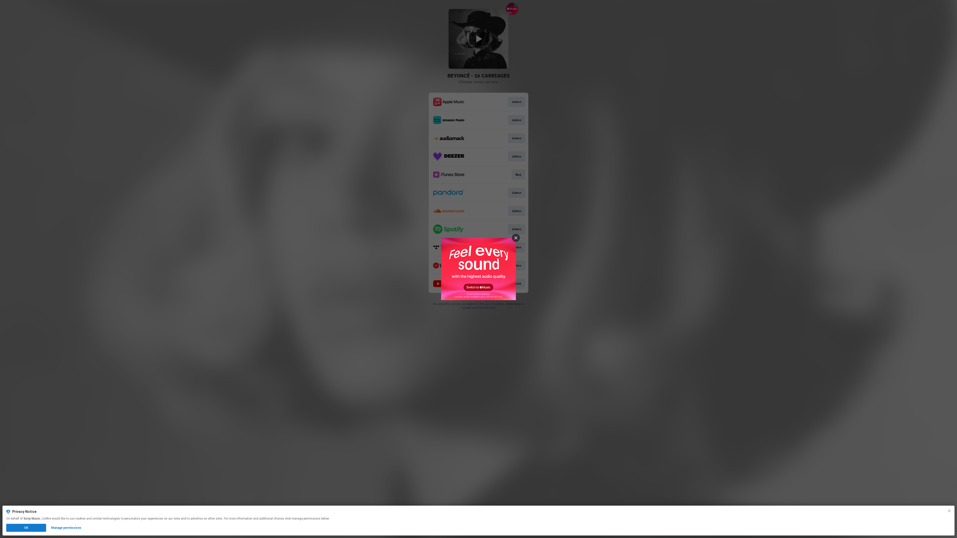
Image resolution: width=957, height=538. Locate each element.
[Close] (949, 511)
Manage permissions (66, 528)
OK (26, 528)
